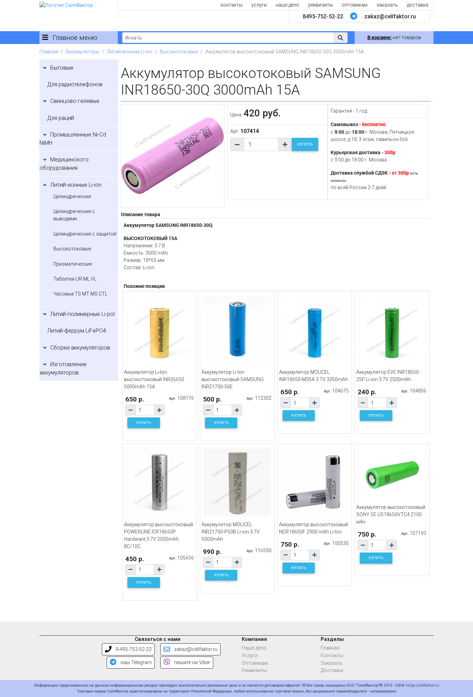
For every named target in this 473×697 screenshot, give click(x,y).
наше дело (287, 5)
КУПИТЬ (305, 144)
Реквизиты (254, 670)
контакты (231, 5)
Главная (48, 51)
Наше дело (254, 648)
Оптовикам (255, 663)
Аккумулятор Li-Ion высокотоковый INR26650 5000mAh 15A (154, 379)
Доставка (332, 670)
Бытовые (61, 67)
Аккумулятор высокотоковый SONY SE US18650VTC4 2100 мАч (390, 514)
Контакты (332, 656)
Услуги (250, 656)
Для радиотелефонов (74, 84)
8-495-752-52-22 (133, 649)
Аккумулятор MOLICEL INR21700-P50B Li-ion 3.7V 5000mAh (231, 532)
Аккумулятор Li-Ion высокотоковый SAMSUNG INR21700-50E (233, 379)
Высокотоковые (179, 51)
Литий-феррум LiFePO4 (76, 330)
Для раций (60, 118)
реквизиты (320, 5)
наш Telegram (135, 662)
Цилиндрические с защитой (84, 234)
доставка (417, 5)
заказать (387, 5)
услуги (259, 5)
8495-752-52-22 (323, 16)
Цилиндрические (72, 196)
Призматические (72, 264)
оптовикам (354, 5)
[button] (340, 37)
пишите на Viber (191, 662)
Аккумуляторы (82, 51)
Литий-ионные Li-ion (129, 51)
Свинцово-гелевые (74, 101)
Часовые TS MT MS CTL (80, 294)
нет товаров (394, 37)
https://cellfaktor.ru (422, 685)
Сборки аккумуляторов (80, 347)
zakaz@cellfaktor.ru (390, 16)
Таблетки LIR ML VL (74, 279)
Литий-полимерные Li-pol (82, 314)
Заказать (331, 663)
